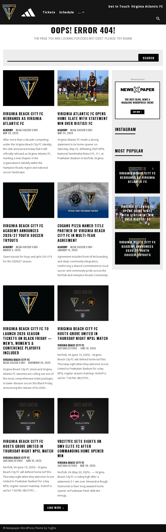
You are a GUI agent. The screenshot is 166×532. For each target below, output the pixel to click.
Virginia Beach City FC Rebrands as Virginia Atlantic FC (23, 118)
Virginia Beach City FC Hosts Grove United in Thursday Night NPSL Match (82, 333)
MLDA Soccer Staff (27, 130)
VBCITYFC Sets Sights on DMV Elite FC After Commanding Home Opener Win (80, 448)
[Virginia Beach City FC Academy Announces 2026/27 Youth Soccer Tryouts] (28, 200)
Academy (8, 130)
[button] (158, 19)
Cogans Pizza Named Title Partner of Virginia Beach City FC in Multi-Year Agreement (81, 233)
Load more (54, 507)
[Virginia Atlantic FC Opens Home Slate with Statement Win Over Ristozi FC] (83, 88)
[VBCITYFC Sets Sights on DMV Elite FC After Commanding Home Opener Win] (83, 416)
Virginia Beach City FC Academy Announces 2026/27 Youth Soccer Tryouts (23, 233)
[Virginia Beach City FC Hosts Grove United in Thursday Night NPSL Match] (83, 303)
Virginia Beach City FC (16, 359)
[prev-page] (145, 168)
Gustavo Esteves (67, 348)
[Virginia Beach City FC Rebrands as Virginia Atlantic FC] (28, 88)
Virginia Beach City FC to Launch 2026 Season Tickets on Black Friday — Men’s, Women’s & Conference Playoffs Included (27, 340)
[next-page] (152, 168)
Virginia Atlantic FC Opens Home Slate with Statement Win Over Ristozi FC (82, 118)
